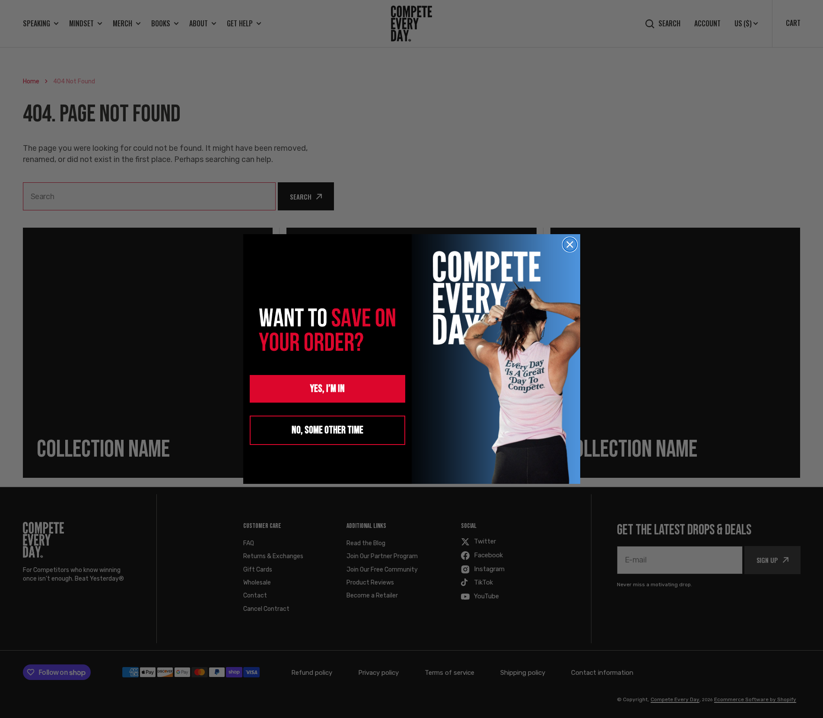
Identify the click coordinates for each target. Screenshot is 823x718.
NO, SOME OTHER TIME (327, 430)
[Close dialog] (570, 244)
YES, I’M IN (327, 388)
